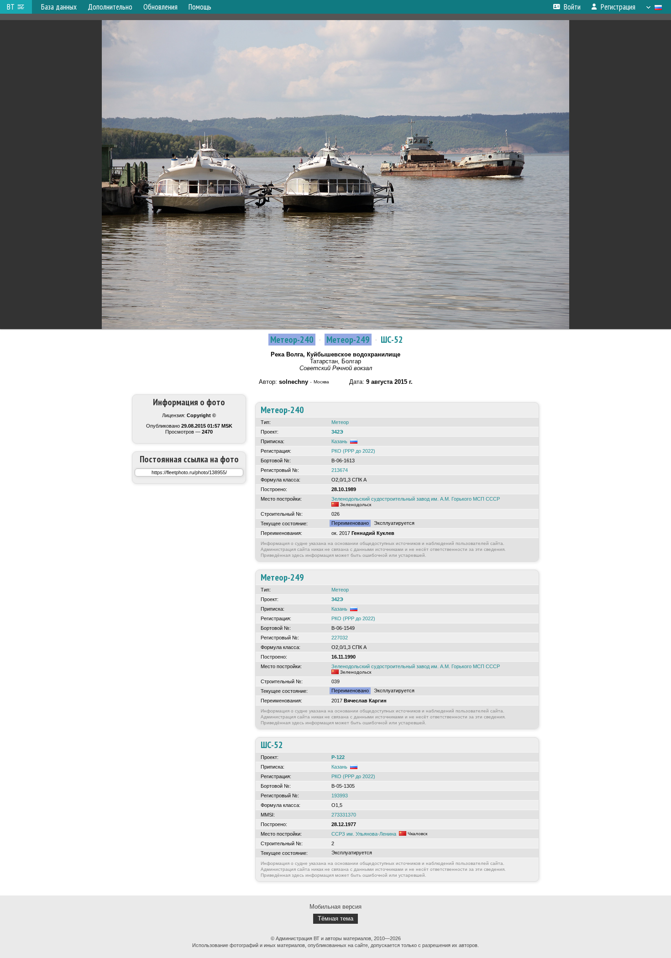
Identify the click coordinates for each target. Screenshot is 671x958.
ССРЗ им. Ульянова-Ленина (363, 834)
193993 (339, 795)
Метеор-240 (292, 340)
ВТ (11, 7)
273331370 (343, 814)
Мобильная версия (335, 906)
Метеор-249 (348, 340)
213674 (339, 470)
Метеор (340, 422)
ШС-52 (392, 340)
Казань (339, 441)
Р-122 (338, 757)
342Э (337, 432)
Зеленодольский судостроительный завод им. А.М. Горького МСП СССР (415, 499)
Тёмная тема (335, 918)
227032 (339, 637)
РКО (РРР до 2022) (353, 451)
